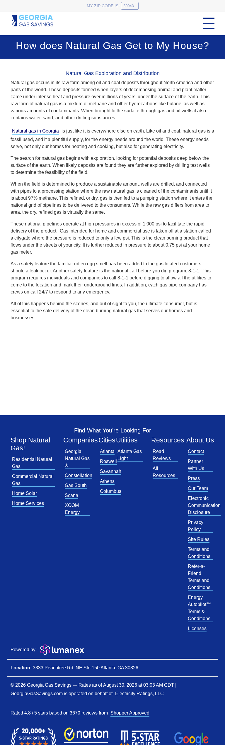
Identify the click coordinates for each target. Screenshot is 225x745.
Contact (196, 451)
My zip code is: (103, 6)
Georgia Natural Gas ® (77, 458)
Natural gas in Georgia (35, 130)
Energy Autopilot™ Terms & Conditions (199, 608)
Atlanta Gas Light (129, 455)
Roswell (108, 461)
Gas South (76, 485)
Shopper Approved (129, 712)
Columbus (110, 491)
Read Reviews (162, 455)
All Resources (164, 472)
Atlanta (107, 451)
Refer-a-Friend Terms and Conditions (199, 577)
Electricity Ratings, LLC (139, 693)
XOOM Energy (72, 509)
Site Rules (198, 539)
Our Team (198, 488)
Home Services (28, 503)
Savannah (110, 471)
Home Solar (24, 493)
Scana (71, 495)
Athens (107, 481)
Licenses (197, 628)
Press (194, 478)
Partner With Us (196, 465)
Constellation (78, 475)
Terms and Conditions (199, 553)
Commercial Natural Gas (33, 480)
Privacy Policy (195, 526)
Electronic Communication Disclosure (204, 505)
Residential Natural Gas (32, 463)
